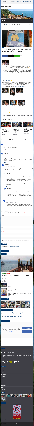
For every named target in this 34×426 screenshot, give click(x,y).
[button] (9, 22)
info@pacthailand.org (8, 80)
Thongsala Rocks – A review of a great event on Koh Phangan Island (28, 130)
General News (13, 19)
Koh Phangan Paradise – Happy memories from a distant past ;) (13, 312)
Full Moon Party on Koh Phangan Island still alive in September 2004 (25, 116)
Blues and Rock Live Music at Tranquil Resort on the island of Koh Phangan (6, 130)
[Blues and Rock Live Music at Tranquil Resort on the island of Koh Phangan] (6, 122)
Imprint (2, 387)
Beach (3, 54)
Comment (3, 215)
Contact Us (26, 21)
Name (2, 227)
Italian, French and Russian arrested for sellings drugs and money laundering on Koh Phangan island (22, 2)
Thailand (14, 54)
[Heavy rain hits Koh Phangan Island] (4, 290)
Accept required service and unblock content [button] (27, 331)
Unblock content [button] (27, 328)
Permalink (15, 145)
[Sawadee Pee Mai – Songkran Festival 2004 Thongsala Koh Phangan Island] (17, 122)
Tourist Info (16, 54)
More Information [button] (11, 331)
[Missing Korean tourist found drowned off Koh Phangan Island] (17, 264)
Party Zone (26, 19)
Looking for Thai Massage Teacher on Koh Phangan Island (9, 116)
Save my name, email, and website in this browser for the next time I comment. (15, 240)
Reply (5, 151)
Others (7, 21)
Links (21, 21)
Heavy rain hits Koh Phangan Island (13, 289)
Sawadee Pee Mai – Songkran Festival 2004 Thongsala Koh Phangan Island (17, 130)
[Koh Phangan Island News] (2, 21)
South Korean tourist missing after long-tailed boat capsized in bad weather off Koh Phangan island (19, 285)
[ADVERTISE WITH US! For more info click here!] (10, 358)
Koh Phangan (9, 54)
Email (2, 231)
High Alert (8, 19)
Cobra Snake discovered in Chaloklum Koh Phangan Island (13, 313)
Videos (12, 21)
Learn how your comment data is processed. (14, 246)
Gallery (17, 21)
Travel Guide (20, 54)
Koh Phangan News (10, 278)
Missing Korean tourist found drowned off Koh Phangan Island (16, 276)
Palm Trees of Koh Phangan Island (11, 315)
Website (2, 235)
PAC (11, 54)
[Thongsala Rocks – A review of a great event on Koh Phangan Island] (28, 122)
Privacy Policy (3, 389)
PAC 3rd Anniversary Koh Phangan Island (20, 86)
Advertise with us (3, 385)
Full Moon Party (20, 19)
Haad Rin (6, 54)
